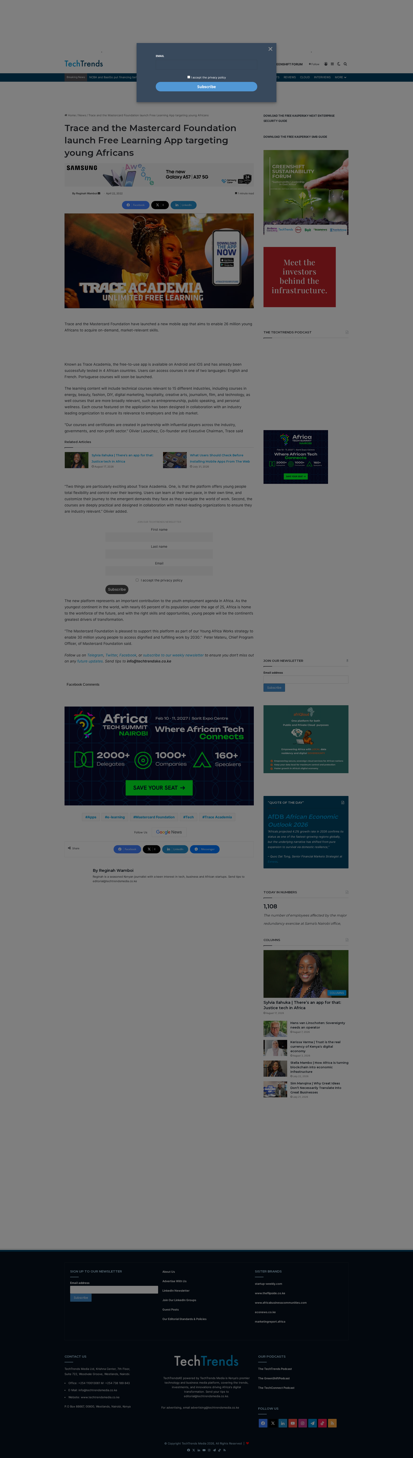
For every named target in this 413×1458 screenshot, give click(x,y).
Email (160, 56)
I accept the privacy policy (208, 77)
